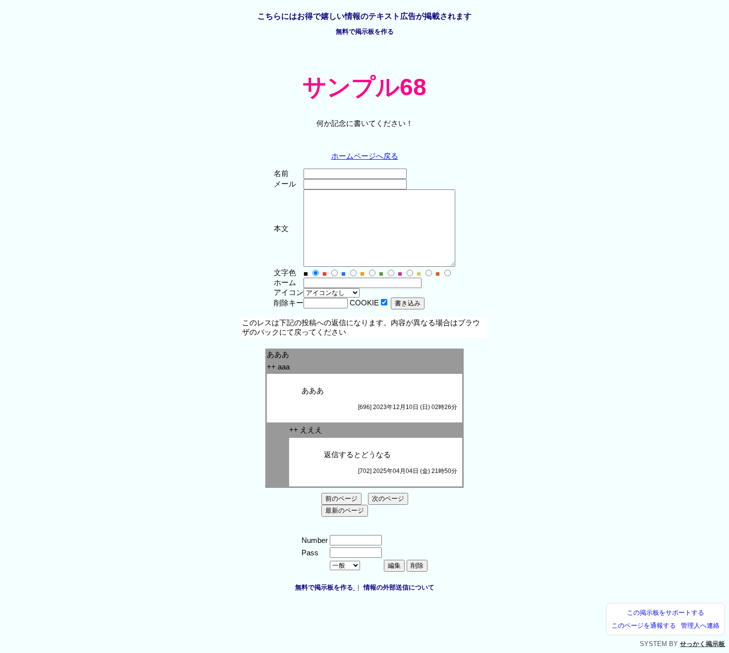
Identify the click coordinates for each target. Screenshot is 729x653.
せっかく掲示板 (702, 644)
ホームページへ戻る (364, 156)
